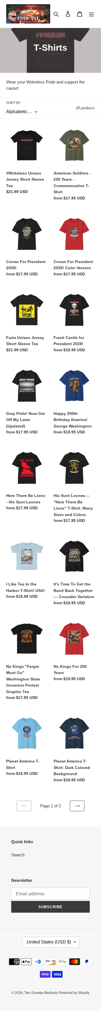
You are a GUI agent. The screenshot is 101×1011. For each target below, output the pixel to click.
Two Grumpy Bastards (41, 993)
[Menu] (91, 14)
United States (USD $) (49, 942)
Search (17, 854)
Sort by (13, 103)
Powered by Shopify (74, 993)
